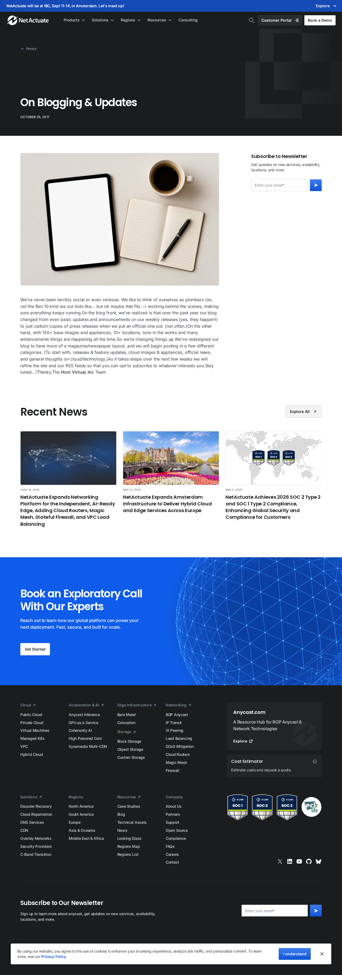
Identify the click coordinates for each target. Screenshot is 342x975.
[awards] (274, 807)
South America (81, 814)
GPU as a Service (83, 722)
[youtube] (299, 861)
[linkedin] (289, 861)
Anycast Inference (84, 714)
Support (172, 822)
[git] (309, 861)
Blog (121, 814)
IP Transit (174, 722)
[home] (28, 20)
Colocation (126, 722)
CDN (24, 830)
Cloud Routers (178, 754)
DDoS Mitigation (180, 746)
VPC (24, 746)
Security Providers (36, 846)
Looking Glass (129, 838)
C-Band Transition (35, 854)
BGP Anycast (177, 714)
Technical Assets (132, 822)
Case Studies (128, 806)
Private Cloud (31, 722)
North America (81, 806)
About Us (174, 806)
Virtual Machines (34, 730)
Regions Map (128, 846)
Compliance (176, 838)
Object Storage (130, 749)
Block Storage (129, 741)
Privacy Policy (53, 956)
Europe (74, 822)
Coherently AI (80, 730)
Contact (172, 862)
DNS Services (32, 822)
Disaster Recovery (36, 806)
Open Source (177, 830)
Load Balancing (179, 738)
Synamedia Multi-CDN (88, 746)
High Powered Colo (85, 738)
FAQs (170, 846)
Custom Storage (131, 757)
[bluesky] (318, 861)
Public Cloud (31, 714)
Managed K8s (32, 738)
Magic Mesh (176, 762)
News (122, 830)
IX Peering (174, 730)
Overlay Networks (36, 838)
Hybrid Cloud (31, 754)
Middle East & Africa (86, 838)
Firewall (172, 770)
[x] (280, 861)
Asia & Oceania (82, 830)
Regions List (128, 854)
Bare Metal (126, 714)
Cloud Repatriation (36, 814)
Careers (172, 854)
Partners (173, 814)
